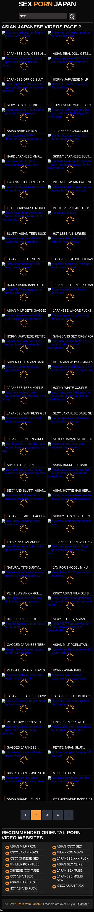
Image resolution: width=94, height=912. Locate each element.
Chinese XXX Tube (24, 870)
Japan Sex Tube (69, 870)
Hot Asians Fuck (23, 888)
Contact (83, 904)
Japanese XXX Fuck (73, 858)
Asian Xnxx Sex (69, 846)
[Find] (72, 16)
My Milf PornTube (24, 864)
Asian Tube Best (23, 882)
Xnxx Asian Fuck (70, 885)
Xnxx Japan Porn (24, 852)
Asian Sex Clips (70, 864)
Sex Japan (47, 4)
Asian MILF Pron (23, 846)
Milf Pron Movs (70, 852)
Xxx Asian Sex (21, 876)
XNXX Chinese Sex (24, 858)
